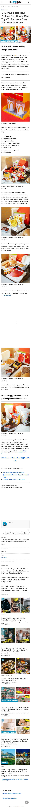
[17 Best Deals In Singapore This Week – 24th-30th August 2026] (15, 666)
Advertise (7, 779)
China (2, 766)
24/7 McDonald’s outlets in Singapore (13, 472)
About (4, 779)
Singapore (5, 793)
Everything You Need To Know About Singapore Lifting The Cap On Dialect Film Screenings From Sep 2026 (14, 650)
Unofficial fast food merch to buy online (14, 479)
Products (3, 735)
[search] (29, 2)
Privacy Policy (6, 780)
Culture (3, 644)
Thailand (14, 793)
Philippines (18, 793)
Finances (3, 614)
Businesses (15, 6)
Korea (15, 798)
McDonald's (4, 557)
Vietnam (9, 798)
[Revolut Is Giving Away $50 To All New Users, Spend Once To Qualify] (15, 605)
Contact (11, 779)
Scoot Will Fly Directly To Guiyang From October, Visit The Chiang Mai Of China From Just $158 (14, 771)
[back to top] (27, 802)
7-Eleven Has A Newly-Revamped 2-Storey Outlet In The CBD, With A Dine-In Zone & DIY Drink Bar (15, 709)
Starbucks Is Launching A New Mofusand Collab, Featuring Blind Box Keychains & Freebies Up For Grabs (14, 741)
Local (9, 6)
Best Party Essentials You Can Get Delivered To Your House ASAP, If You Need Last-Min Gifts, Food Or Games (14, 588)
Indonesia (5, 798)
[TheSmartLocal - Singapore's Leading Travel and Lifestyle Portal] (15, 2)
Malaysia (9, 793)
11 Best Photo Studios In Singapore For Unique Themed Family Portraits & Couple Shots (15, 580)
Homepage (3, 6)
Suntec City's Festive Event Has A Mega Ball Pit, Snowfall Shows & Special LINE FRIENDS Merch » (16, 532)
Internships (16, 779)
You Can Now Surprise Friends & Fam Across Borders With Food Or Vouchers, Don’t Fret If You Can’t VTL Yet (15, 571)
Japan (12, 798)
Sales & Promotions (6, 675)
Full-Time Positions (23, 779)
